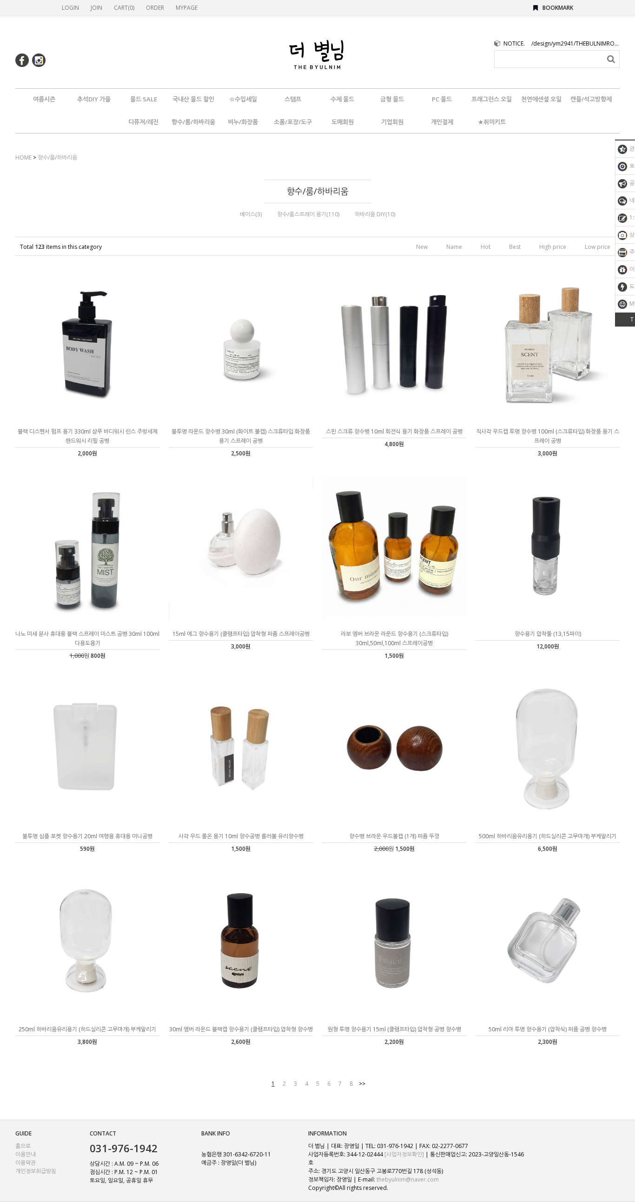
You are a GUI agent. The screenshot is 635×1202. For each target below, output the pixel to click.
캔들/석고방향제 (591, 99)
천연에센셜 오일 (541, 99)
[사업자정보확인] (404, 1154)
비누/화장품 (243, 122)
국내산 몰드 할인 (193, 99)
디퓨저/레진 (143, 122)
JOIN (96, 8)
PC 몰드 (442, 99)
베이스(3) (251, 214)
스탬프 (292, 99)
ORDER (155, 8)
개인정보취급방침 (35, 1171)
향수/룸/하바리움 (193, 122)
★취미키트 (492, 122)
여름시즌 (44, 99)
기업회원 (392, 122)
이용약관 (25, 1163)
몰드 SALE (143, 99)
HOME (23, 157)
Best (515, 247)
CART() (124, 8)
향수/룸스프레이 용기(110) (308, 214)
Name (454, 247)
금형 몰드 (392, 99)
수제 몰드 (342, 99)
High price (552, 247)
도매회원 (342, 122)
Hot (485, 247)
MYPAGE (187, 8)
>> (362, 1084)
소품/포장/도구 (293, 122)
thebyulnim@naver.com (408, 1179)
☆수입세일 (243, 99)
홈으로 (23, 1146)
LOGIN (70, 8)
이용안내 (25, 1154)
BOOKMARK (557, 8)
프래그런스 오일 (491, 99)
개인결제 (442, 122)
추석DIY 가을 (94, 99)
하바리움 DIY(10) (375, 214)
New (422, 247)
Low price (597, 247)
